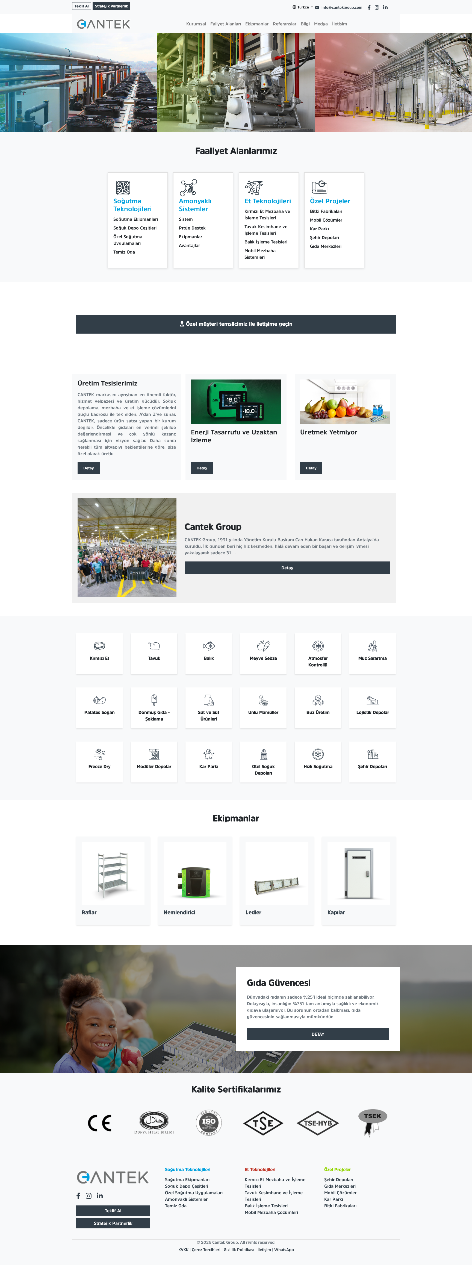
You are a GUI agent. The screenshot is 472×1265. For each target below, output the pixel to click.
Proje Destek (192, 228)
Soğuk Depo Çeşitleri (135, 228)
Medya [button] (321, 24)
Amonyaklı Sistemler (186, 1199)
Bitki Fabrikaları (326, 211)
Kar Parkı (319, 228)
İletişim (264, 1250)
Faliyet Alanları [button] (225, 24)
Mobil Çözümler (326, 220)
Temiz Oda (124, 252)
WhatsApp (284, 1250)
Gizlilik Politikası (239, 1250)
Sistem (186, 219)
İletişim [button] (339, 24)
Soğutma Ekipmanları (135, 219)
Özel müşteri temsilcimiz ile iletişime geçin (238, 323)
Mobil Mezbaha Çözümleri (271, 1212)
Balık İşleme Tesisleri (265, 242)
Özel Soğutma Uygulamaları (194, 1192)
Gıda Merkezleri (325, 246)
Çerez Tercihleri (207, 1250)
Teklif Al (82, 6)
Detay (88, 468)
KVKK (183, 1250)
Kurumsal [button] (196, 24)
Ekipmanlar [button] (257, 24)
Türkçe (303, 7)
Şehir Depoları (324, 237)
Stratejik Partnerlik (111, 6)
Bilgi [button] (305, 24)
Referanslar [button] (284, 24)
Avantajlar (189, 245)
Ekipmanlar (190, 236)
